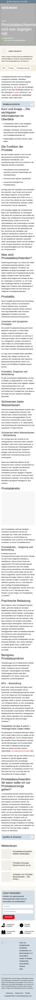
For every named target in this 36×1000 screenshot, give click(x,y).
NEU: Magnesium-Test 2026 (18, 1)
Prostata (10, 68)
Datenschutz (19, 993)
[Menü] (33, 7)
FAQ (21, 969)
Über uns (22, 943)
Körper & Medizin (25, 958)
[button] (27, 92)
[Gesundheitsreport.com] (11, 7)
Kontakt (27, 993)
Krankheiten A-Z (25, 951)
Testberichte (23, 961)
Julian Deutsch (9, 38)
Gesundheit (23, 956)
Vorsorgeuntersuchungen (20, 751)
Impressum (9, 993)
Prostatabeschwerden (23, 68)
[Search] (30, 8)
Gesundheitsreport (19, 40)
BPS (3, 68)
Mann (3, 21)
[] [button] (23, 837)
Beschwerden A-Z (25, 953)
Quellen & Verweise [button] (12, 837)
